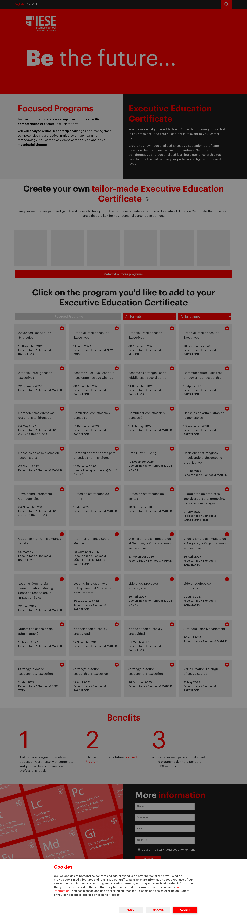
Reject (131, 910)
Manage (158, 910)
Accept (185, 910)
